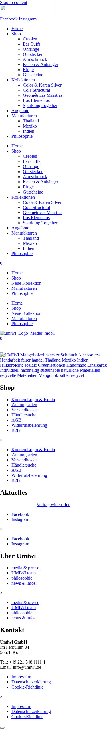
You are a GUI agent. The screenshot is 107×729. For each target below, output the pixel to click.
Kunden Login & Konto (33, 399)
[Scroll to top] (2, 728)
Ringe (28, 69)
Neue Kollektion (26, 283)
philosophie (21, 578)
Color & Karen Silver (42, 85)
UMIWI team (23, 572)
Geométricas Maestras (42, 95)
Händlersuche (23, 414)
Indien (28, 131)
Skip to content (13, 2)
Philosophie (22, 136)
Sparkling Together (40, 105)
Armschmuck (35, 59)
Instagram (20, 519)
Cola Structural (36, 90)
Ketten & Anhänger (40, 64)
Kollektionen (23, 79)
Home (17, 28)
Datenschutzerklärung (31, 681)
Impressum (21, 676)
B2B (15, 430)
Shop (16, 33)
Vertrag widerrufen (53, 504)
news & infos (23, 583)
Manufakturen (24, 115)
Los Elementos (36, 100)
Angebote (20, 110)
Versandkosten (24, 409)
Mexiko (30, 126)
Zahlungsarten (24, 404)
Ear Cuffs (31, 44)
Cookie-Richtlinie (27, 687)
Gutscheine (33, 74)
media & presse (25, 567)
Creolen (30, 38)
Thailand (31, 120)
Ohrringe (31, 49)
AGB (16, 420)
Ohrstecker (33, 54)
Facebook (20, 514)
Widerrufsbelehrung (29, 425)
